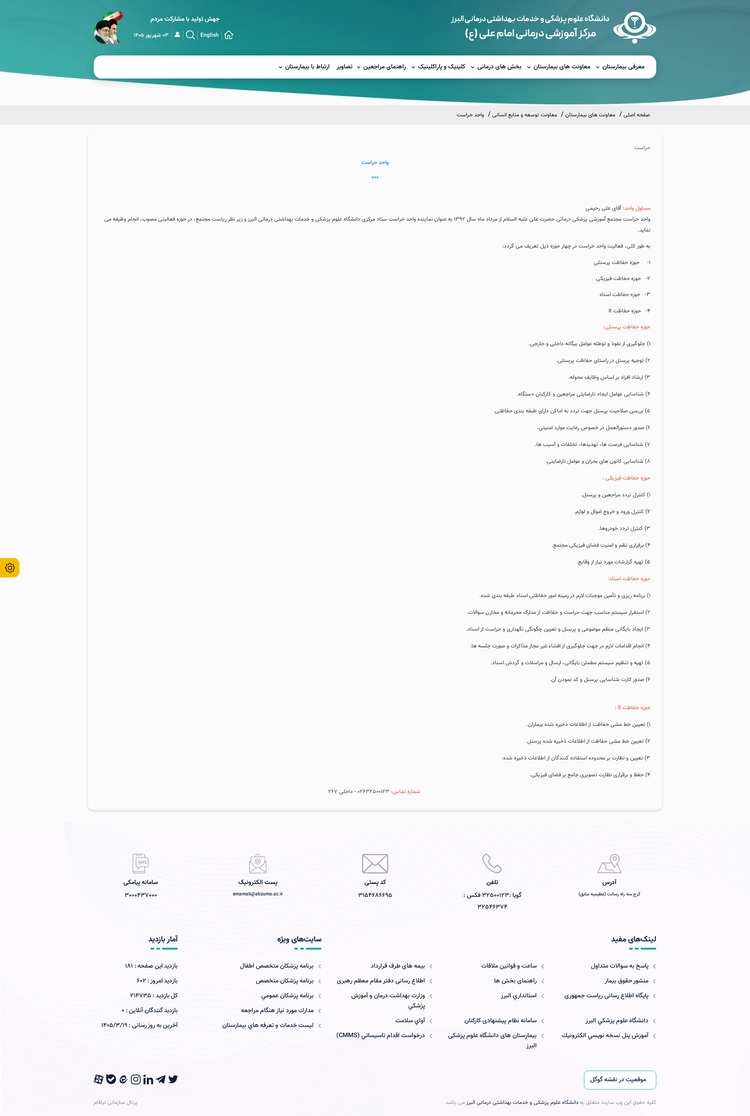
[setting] (10, 568)
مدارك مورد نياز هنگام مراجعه (277, 1011)
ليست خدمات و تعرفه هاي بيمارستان (268, 1025)
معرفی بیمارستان (623, 67)
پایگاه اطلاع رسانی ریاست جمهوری (606, 996)
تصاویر (344, 67)
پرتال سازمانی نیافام (116, 1102)
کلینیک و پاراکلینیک (441, 67)
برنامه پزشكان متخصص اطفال (277, 966)
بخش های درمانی (499, 67)
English (209, 35)
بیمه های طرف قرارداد (398, 966)
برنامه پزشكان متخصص (285, 981)
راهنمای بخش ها (515, 981)
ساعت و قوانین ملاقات (509, 966)
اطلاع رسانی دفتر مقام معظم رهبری (381, 981)
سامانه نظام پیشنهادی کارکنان (500, 1021)
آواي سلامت (410, 1021)
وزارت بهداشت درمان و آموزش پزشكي (388, 1001)
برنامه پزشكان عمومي (287, 996)
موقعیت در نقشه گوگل (618, 1080)
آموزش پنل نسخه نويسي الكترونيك (605, 1036)
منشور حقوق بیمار (626, 981)
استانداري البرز (519, 996)
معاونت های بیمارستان (562, 67)
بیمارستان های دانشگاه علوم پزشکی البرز (492, 1041)
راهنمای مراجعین (384, 67)
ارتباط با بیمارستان (307, 67)
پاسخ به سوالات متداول (619, 966)
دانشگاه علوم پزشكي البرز (617, 1021)
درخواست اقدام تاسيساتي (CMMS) (380, 1036)
